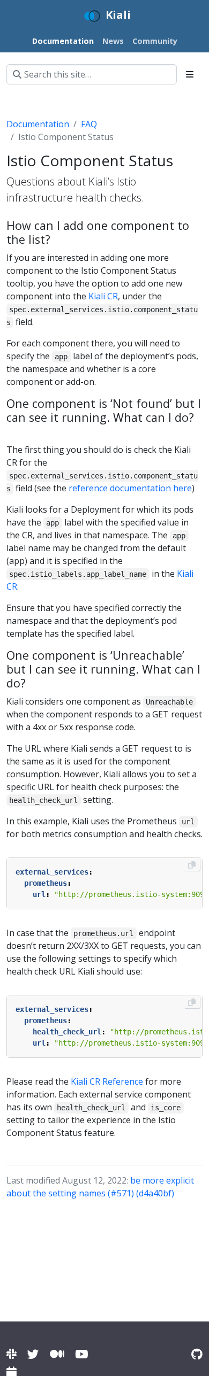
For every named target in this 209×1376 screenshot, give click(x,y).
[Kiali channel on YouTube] (81, 1354)
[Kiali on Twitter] (33, 1354)
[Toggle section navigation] (189, 74)
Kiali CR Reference (107, 1081)
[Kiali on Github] (197, 1354)
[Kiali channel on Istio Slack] (11, 1354)
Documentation (37, 124)
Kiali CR (103, 296)
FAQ (89, 124)
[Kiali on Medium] (57, 1354)
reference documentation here (130, 488)
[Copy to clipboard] (192, 865)
